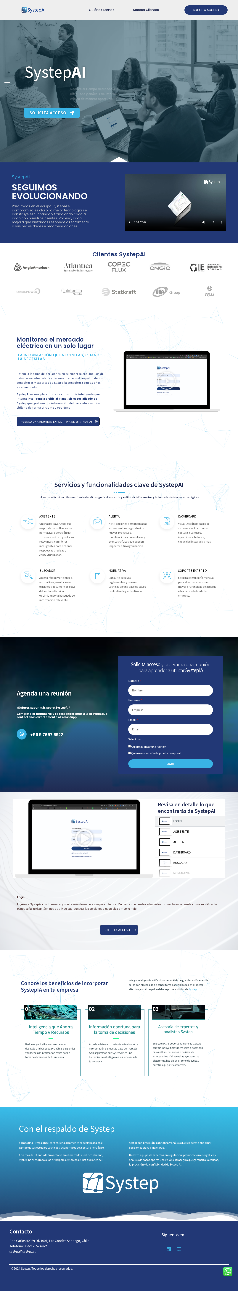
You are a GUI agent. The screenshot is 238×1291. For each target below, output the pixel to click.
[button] (166, 381)
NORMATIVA (181, 873)
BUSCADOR (181, 863)
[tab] (190, 821)
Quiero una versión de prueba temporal (156, 753)
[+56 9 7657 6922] (22, 734)
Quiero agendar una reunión (148, 746)
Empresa (134, 700)
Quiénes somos (101, 10)
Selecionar (135, 739)
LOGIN (177, 821)
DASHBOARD (182, 852)
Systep (193, 989)
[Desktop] (179, 1249)
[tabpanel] (84, 838)
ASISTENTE (181, 831)
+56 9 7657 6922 (46, 735)
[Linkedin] (168, 1249)
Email (132, 720)
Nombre (133, 681)
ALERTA (178, 842)
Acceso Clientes (146, 10)
